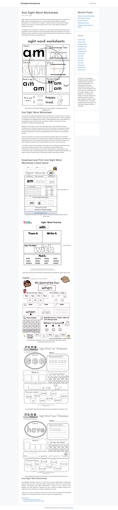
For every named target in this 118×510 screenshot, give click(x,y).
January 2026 (81, 42)
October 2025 (81, 49)
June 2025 (81, 58)
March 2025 (81, 65)
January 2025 (81, 69)
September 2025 (82, 51)
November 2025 (82, 46)
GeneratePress (69, 507)
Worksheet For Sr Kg (83, 23)
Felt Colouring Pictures (84, 18)
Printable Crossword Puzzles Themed (31, 499)
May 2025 (80, 60)
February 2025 (82, 67)
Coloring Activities (83, 20)
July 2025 (80, 55)
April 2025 (80, 62)
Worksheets (26, 497)
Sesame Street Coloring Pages (86, 16)
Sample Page (93, 3)
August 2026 (81, 39)
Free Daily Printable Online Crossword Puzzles (33, 500)
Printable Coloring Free (30, 3)
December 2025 (82, 44)
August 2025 (81, 53)
